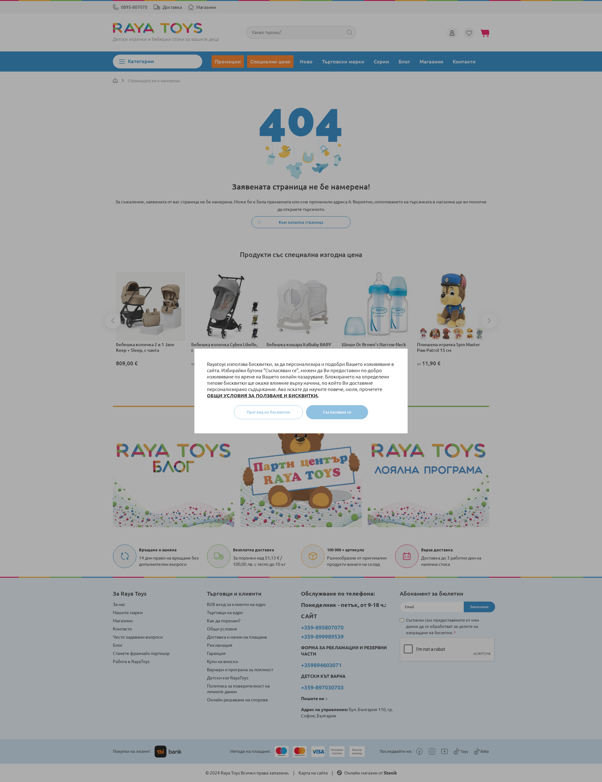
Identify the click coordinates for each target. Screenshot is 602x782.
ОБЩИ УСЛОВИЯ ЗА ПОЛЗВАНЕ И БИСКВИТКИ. (263, 395)
